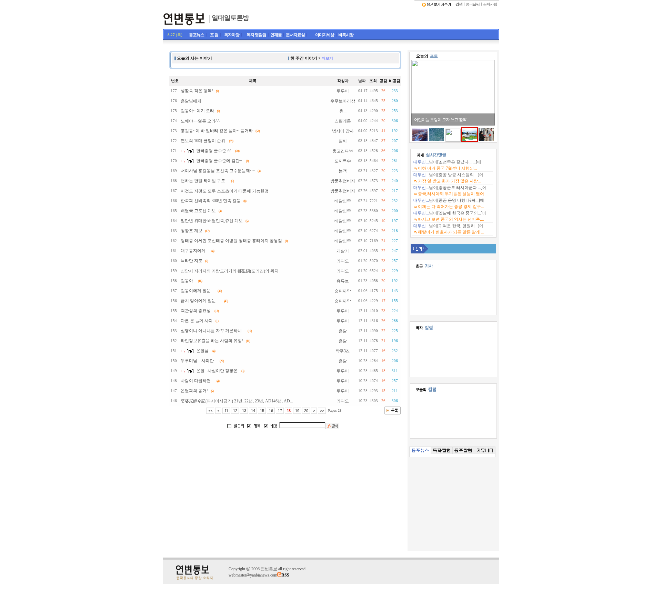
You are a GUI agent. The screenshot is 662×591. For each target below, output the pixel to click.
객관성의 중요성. (196, 310)
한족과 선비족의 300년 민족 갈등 (211, 200)
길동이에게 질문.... (198, 290)
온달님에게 (191, 101)
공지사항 (490, 4)
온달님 (202, 350)
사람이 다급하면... (197, 380)
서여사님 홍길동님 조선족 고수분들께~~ (218, 170)
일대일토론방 (230, 17)
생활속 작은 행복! (197, 90)
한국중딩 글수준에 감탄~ (219, 160)
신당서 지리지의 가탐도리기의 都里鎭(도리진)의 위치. (230, 271)
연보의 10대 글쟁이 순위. (203, 140)
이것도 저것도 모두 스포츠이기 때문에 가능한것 (225, 191)
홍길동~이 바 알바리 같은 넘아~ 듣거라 (217, 130)
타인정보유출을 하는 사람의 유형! (212, 340)
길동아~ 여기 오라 (197, 110)
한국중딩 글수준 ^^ (213, 150)
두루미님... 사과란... (199, 360)
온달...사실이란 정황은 (217, 370)
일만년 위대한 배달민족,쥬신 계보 (212, 220)
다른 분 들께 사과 (197, 320)
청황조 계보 (191, 230)
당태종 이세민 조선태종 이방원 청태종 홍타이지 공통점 (231, 240)
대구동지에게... (195, 250)
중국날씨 (473, 4)
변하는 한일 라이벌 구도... (204, 180)
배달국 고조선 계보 (198, 210)
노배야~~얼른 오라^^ (200, 121)
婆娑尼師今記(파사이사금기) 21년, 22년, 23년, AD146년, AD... (237, 401)
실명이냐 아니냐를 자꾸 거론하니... (213, 330)
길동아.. (188, 280)
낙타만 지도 (191, 260)
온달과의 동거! (194, 390)
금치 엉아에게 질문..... (201, 300)
